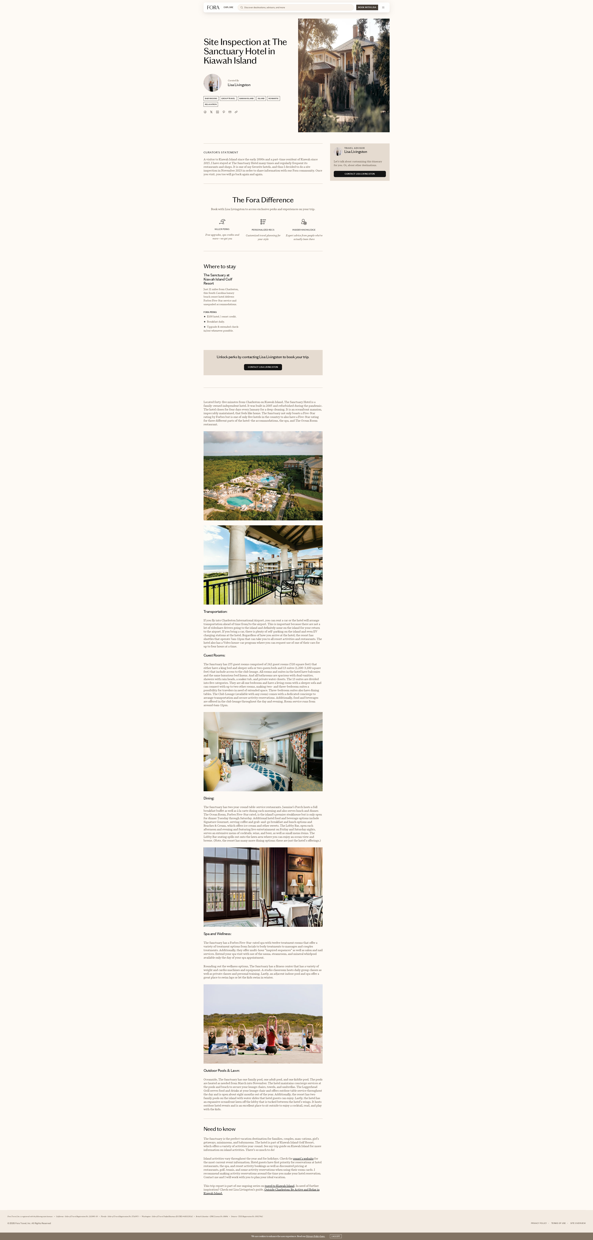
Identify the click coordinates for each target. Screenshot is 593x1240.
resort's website (303, 1158)
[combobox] (297, 7)
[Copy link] (236, 112)
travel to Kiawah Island (279, 1186)
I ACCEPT (336, 1236)
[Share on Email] (229, 112)
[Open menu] (383, 7)
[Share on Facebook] (205, 112)
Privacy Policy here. (315, 1236)
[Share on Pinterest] (223, 112)
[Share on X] (211, 112)
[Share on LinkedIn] (217, 112)
